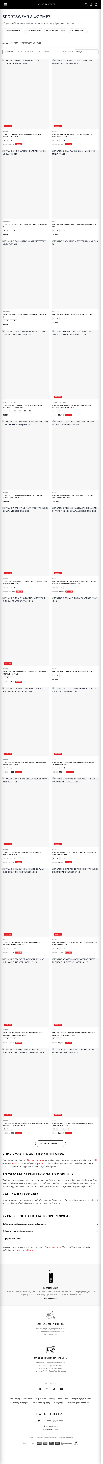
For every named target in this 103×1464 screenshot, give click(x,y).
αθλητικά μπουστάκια (36, 1160)
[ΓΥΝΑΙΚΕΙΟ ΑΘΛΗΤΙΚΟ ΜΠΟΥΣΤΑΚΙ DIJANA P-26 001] (75, 274)
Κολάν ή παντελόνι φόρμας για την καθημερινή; (24, 1224)
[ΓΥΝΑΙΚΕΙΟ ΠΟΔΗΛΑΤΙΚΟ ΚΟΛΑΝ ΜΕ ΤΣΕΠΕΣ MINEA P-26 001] (26, 274)
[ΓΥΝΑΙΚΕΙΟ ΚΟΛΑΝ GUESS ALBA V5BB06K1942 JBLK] (75, 631)
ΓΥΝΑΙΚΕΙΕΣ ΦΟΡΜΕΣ (13, 30)
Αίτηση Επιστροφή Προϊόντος (81, 1399)
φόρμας (40, 1163)
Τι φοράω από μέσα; (12, 1238)
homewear (56, 1247)
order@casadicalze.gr (50, 1426)
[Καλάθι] (96, 4)
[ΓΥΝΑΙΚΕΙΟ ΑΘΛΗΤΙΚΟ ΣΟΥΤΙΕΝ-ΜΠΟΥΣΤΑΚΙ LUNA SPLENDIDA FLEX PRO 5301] (26, 364)
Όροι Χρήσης (58, 1403)
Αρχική (5, 43)
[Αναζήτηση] (86, 4)
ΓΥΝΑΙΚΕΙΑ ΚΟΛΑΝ (34, 30)
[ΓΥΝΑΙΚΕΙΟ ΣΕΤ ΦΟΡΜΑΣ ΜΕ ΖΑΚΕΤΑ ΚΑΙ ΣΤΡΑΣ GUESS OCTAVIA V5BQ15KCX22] (26, 455)
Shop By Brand (41, 1399)
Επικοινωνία (63, 1399)
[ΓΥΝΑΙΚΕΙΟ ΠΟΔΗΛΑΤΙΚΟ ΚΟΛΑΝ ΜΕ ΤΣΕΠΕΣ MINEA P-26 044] (26, 184)
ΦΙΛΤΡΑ (10, 52)
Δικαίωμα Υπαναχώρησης (40, 1403)
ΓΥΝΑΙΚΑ (14, 43)
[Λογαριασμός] (91, 4)
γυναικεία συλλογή (24, 1250)
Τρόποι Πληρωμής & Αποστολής (77, 1403)
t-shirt (94, 1160)
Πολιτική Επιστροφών (20, 1403)
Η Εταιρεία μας (14, 1399)
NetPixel (70, 1438)
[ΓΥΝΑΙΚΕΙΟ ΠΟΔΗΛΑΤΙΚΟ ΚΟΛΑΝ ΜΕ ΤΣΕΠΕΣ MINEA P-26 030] (75, 184)
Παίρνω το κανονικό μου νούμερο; (18, 1231)
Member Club (28, 1399)
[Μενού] (5, 4)
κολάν (15, 1163)
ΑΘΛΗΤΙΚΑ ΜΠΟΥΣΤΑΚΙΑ (55, 30)
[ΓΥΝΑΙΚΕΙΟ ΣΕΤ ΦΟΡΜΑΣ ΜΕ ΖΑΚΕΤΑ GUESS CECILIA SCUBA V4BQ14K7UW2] (75, 455)
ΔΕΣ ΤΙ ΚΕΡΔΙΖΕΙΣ (50, 1299)
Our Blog (52, 1399)
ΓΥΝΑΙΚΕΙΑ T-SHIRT (78, 30)
